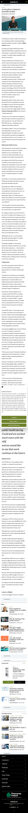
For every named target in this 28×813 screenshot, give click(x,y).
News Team (6, 775)
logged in (10, 594)
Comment (5, 760)
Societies (5, 779)
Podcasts (5, 767)
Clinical (4, 764)
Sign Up (19, 682)
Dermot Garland (15, 804)
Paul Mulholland (14, 702)
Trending (20, 715)
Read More (24, 713)
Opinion (19, 734)
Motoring (11, 725)
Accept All (14, 417)
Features (3, 7)
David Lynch (13, 622)
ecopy (14, 666)
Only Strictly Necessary (14, 425)
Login (8, 682)
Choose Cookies (13, 421)
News (4, 756)
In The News (16, 697)
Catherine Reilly (14, 614)
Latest (16, 715)
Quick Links (6, 786)
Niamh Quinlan (6, 13)
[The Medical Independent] (26, 2)
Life (3, 771)
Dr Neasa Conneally (13, 734)
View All (23, 663)
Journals (5, 782)
